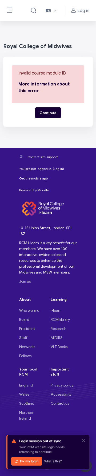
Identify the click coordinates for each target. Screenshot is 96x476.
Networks (27, 346)
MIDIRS (56, 337)
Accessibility (61, 394)
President (27, 328)
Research (58, 328)
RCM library (60, 319)
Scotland (26, 403)
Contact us (60, 403)
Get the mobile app (33, 178)
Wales (24, 394)
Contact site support (42, 157)
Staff (23, 337)
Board (24, 319)
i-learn (56, 310)
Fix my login (29, 461)
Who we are (29, 310)
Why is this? (53, 461)
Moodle (43, 190)
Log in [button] (83, 10)
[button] (33, 10)
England (26, 385)
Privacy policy (62, 385)
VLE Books (59, 346)
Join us (25, 281)
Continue (48, 112)
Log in (58, 169)
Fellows (25, 355)
